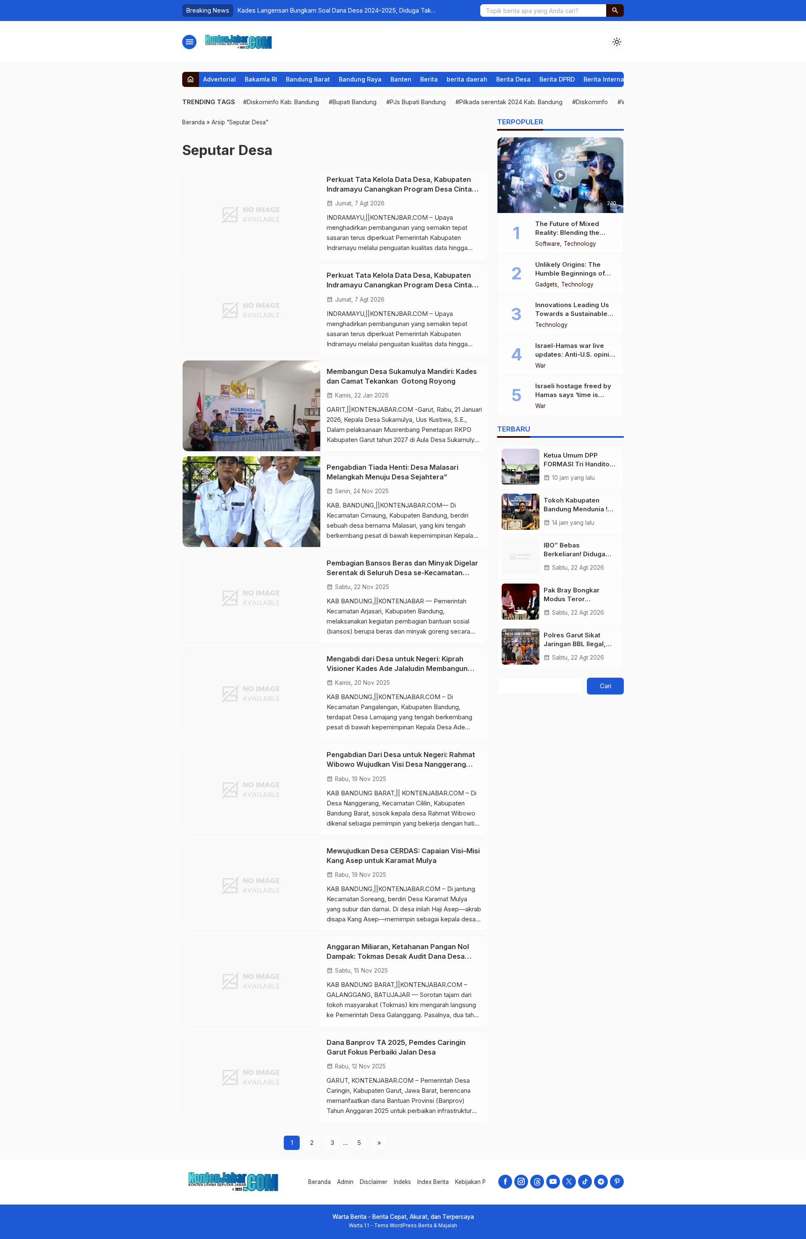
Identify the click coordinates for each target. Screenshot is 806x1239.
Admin (345, 1181)
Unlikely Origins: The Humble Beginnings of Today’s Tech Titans (570, 273)
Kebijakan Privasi (477, 1181)
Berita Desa (513, 79)
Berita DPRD (557, 79)
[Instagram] (521, 1182)
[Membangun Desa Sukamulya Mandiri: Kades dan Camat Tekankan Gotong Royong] (251, 405)
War (540, 366)
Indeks (402, 1181)
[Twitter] (569, 1182)
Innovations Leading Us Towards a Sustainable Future (572, 313)
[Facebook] (505, 1182)
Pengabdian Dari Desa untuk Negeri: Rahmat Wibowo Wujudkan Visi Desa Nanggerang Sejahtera (401, 764)
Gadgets (546, 285)
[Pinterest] (617, 1182)
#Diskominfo (590, 101)
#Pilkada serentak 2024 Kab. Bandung (509, 101)
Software (547, 244)
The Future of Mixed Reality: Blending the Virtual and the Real (567, 232)
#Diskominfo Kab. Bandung (281, 101)
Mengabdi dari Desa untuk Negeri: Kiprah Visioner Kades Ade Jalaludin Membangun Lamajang (397, 668)
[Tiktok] (585, 1182)
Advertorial (219, 79)
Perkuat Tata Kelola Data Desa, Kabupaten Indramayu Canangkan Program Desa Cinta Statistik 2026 (399, 189)
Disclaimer (373, 1181)
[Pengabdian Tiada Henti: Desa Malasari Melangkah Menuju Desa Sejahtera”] (251, 501)
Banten (400, 79)
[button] (615, 10)
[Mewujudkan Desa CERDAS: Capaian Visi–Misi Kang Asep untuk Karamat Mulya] (251, 885)
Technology (580, 244)
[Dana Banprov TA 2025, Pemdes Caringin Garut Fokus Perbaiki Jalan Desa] (251, 1076)
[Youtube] (553, 1182)
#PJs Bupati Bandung (416, 101)
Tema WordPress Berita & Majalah (415, 1225)
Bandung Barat (308, 79)
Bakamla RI (261, 79)
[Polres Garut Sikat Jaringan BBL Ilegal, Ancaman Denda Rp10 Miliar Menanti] (520, 647)
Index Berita (433, 1181)
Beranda (319, 1181)
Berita (429, 79)
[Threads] (537, 1182)
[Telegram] (601, 1182)
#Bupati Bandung (353, 101)
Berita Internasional (613, 79)
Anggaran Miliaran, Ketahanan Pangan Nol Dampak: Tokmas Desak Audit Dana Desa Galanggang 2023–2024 (398, 956)
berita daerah (467, 79)
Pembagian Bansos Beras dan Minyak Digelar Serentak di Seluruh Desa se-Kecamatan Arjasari (402, 573)
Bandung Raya (360, 79)
